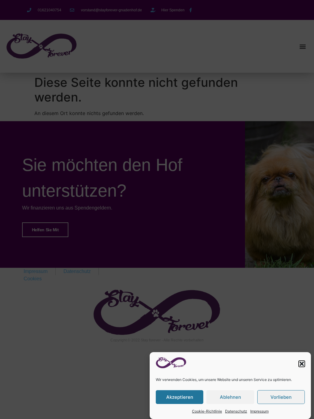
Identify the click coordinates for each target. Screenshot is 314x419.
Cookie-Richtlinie (207, 411)
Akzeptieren (179, 397)
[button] (302, 364)
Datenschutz (236, 411)
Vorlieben (281, 397)
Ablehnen (230, 397)
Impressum (259, 411)
